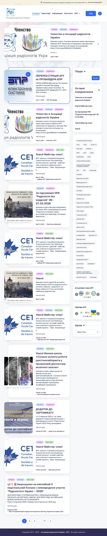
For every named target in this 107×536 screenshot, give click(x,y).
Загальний (93, 170)
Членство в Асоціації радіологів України (83, 98)
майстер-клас (81, 239)
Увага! (39, 278)
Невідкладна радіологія (53, 179)
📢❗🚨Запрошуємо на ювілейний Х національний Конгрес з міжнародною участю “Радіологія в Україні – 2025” (36, 488)
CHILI (85, 144)
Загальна (63, 29)
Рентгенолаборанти (43, 394)
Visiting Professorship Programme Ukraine (83, 165)
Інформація (73, 29)
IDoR (89, 157)
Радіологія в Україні (83, 203)
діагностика (80, 227)
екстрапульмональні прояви (86, 231)
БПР (48, 100)
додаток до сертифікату (56, 431)
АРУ (78, 170)
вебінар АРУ (41, 179)
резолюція (80, 263)
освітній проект (82, 247)
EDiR (78, 153)
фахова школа (55, 394)
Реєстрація (80, 211)
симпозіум (80, 268)
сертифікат (91, 263)
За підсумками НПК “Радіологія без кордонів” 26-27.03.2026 (87, 114)
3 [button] (88, 297)
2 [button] (86, 297)
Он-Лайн (79, 190)
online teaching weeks (83, 161)
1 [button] (84, 297)
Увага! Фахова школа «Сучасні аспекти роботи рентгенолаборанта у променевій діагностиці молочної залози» (51, 360)
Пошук (79, 71)
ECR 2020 (79, 149)
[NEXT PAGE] (50, 521)
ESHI (84, 153)
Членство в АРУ (51, 140)
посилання (80, 255)
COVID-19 (93, 144)
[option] (81, 293)
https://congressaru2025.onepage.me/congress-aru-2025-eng (27, 511)
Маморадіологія (82, 182)
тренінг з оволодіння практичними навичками (84, 272)
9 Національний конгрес (84, 140)
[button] (91, 13)
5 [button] (91, 316)
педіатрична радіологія (84, 251)
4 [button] (90, 297)
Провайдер (53, 100)
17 (44, 521)
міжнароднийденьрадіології (85, 243)
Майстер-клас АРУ (43, 339)
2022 (78, 144)
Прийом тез (80, 199)
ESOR (92, 153)
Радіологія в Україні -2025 (55, 511)
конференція (81, 235)
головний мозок (82, 223)
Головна (54, 29)
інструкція (93, 277)
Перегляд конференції (53, 224)
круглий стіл (93, 235)
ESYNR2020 (80, 157)
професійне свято (82, 259)
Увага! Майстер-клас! (49, 154)
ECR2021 (89, 149)
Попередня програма (83, 195)
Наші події (60, 150)
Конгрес (79, 174)
